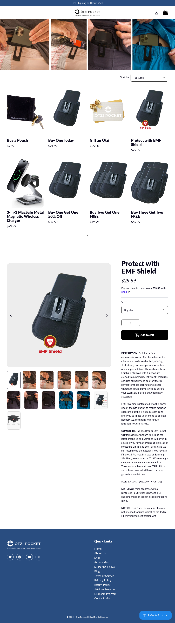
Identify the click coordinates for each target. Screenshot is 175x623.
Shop (97, 557)
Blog (97, 571)
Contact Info (102, 598)
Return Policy (102, 584)
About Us (100, 553)
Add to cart (147, 334)
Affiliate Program (104, 589)
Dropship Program (105, 593)
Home (98, 548)
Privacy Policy (102, 580)
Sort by (124, 77)
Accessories (101, 562)
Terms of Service (104, 575)
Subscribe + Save (104, 566)
